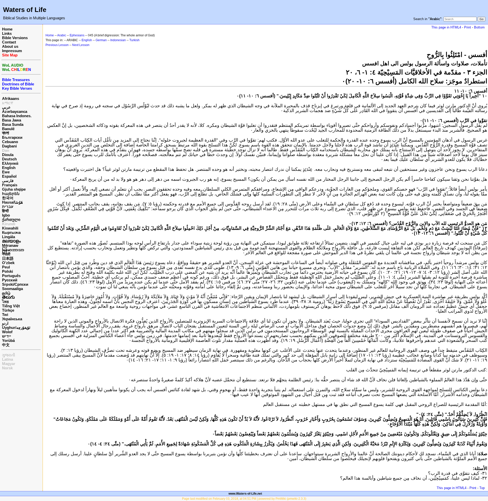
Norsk (7, 368)
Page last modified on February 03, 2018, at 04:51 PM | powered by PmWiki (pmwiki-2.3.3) (244, 498)
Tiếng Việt (11, 306)
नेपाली (6, 254)
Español (9, 176)
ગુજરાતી (8, 355)
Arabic (61, 35)
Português (11, 276)
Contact (9, 42)
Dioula (7, 155)
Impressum (12, 51)
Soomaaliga (12, 288)
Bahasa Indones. (17, 116)
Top (482, 488)
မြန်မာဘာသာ (13, 250)
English (9, 167)
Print (467, 27)
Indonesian (118, 40)
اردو (5, 323)
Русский (9, 280)
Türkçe (8, 310)
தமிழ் (6, 293)
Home (7, 29)
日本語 (7, 258)
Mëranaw (10, 245)
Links (7, 33)
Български (12, 137)
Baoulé (8, 129)
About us (10, 46)
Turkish (134, 40)
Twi (5, 314)
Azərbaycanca (14, 111)
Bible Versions (15, 38)
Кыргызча (11, 232)
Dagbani (9, 146)
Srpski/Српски (15, 284)
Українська (12, 319)
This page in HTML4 (446, 27)
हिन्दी (5, 211)
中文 (6, 345)
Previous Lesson (57, 45)
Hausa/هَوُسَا (12, 202)
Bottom (479, 27)
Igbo (6, 215)
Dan (5, 150)
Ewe (6, 172)
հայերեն (11, 193)
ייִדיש (6, 336)
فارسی (7, 180)
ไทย (5, 301)
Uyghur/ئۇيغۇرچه (16, 327)
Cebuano (10, 142)
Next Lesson (80, 45)
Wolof (7, 332)
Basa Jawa (11, 120)
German (101, 40)
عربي (6, 107)
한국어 (7, 198)
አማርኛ (7, 103)
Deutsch (9, 159)
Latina (7, 359)
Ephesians (77, 35)
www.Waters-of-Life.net (245, 493)
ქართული (11, 219)
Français (9, 185)
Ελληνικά (10, 163)
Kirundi (8, 224)
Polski (7, 271)
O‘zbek (8, 263)
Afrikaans (10, 98)
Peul (6, 267)
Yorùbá (8, 340)
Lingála (8, 237)
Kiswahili (10, 228)
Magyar (8, 363)
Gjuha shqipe (14, 189)
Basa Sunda (12, 124)
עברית (7, 206)
